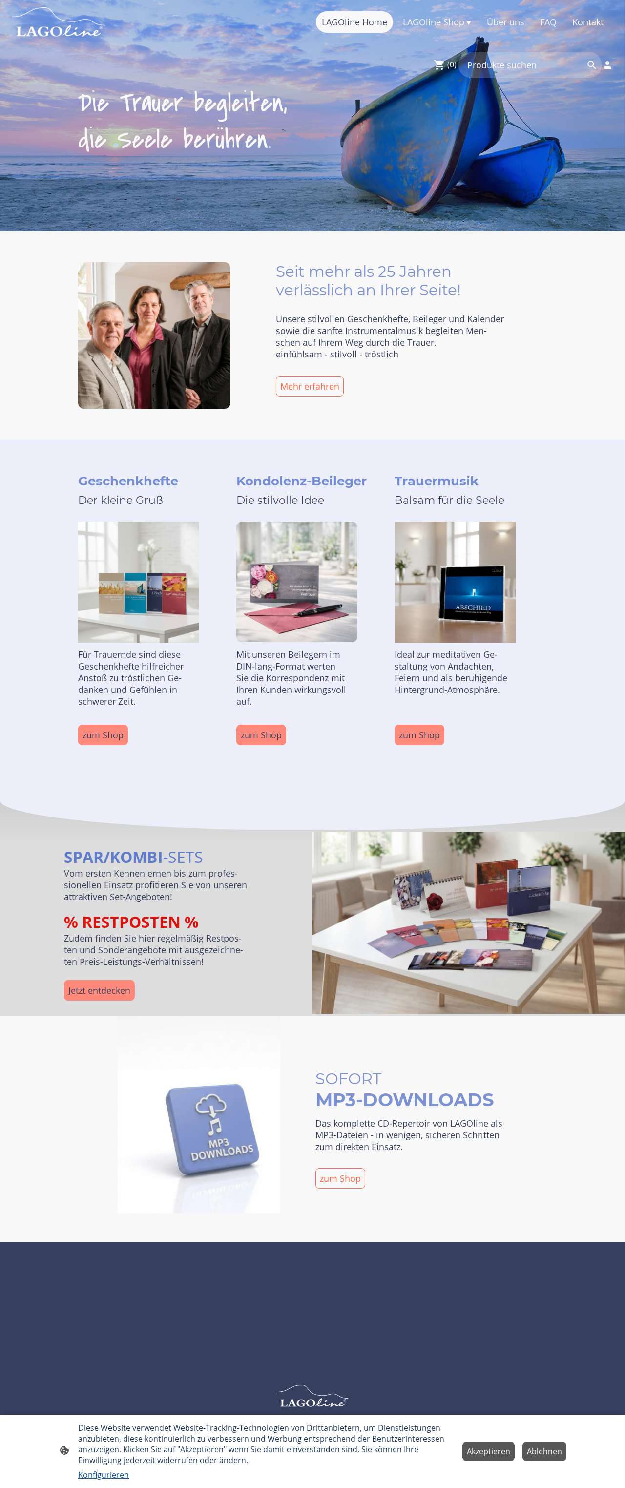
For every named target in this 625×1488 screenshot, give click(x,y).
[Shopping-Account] (607, 65)
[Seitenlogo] (58, 22)
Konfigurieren (103, 1474)
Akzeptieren (488, 1451)
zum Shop (103, 735)
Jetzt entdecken (99, 990)
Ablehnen (544, 1451)
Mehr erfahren (309, 386)
